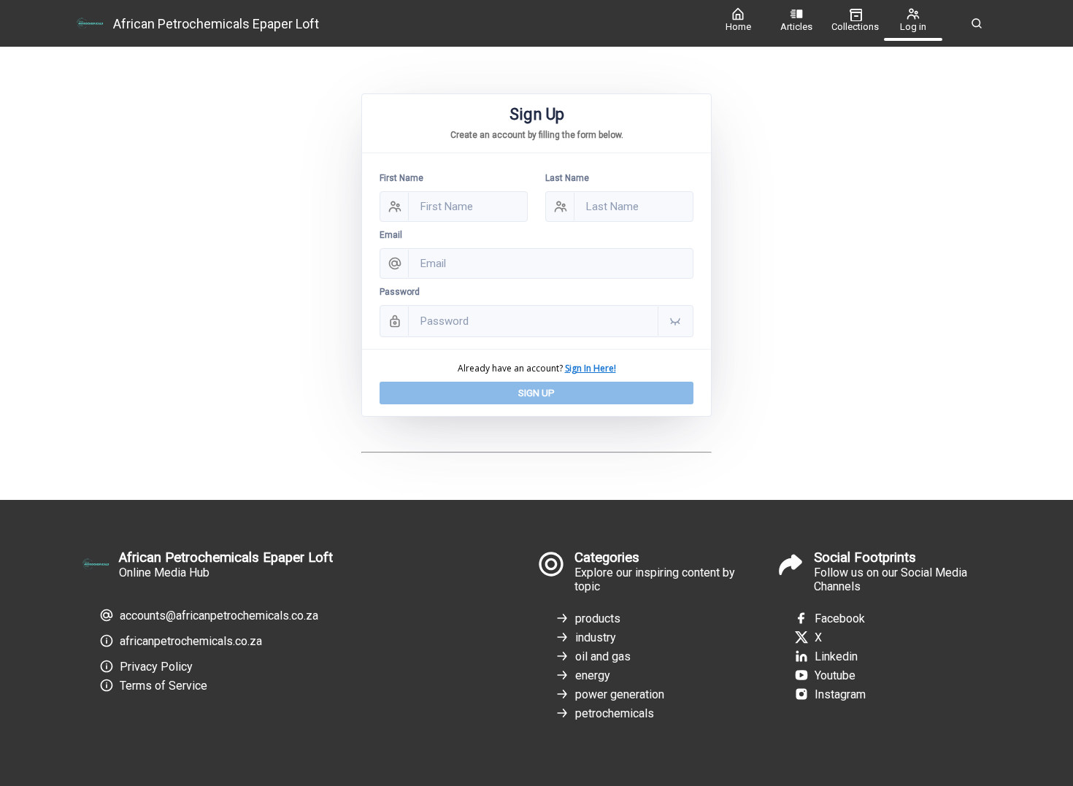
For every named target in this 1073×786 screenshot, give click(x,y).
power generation (619, 694)
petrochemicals (614, 713)
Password (400, 292)
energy (592, 675)
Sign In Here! (590, 368)
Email (391, 235)
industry (595, 637)
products (597, 618)
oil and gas (603, 656)
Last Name (567, 178)
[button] (976, 23)
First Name (401, 178)
